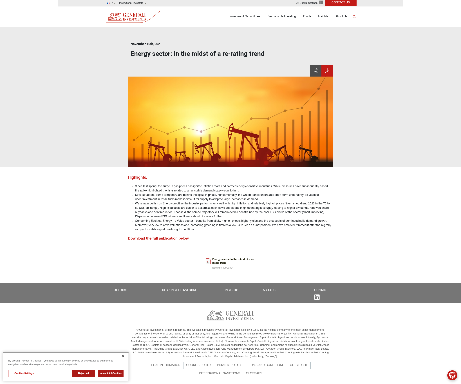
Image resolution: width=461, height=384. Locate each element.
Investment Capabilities (245, 16)
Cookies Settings (24, 373)
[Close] (123, 356)
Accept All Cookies (111, 373)
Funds (307, 16)
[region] (66, 366)
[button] (306, 3)
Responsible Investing (281, 16)
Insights (323, 16)
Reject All (83, 373)
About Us (341, 16)
